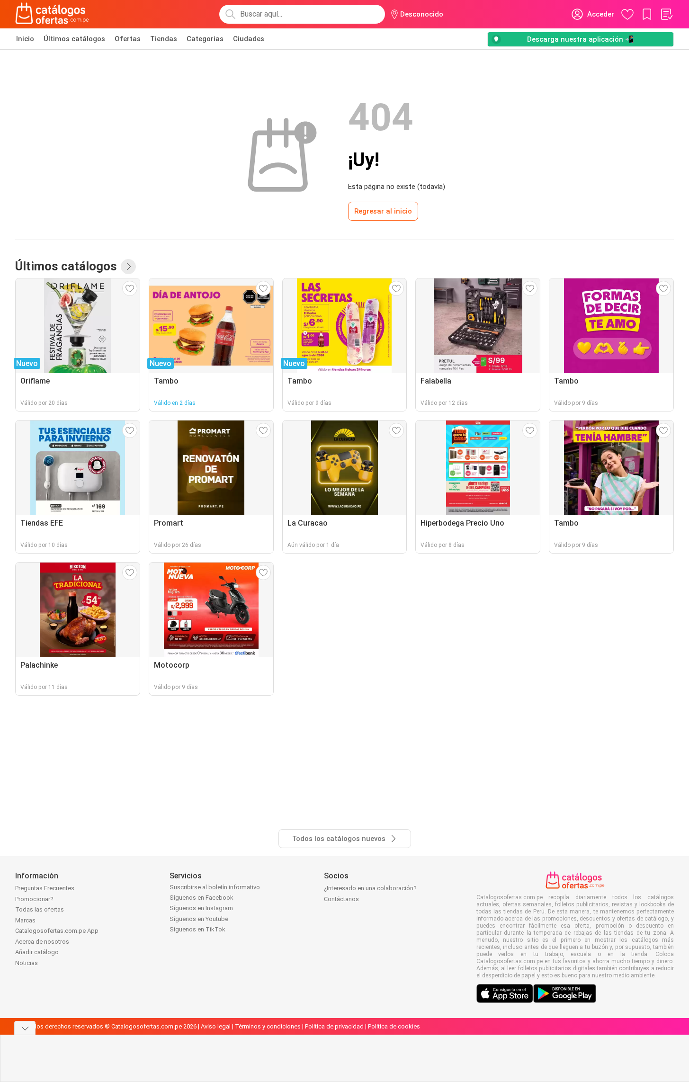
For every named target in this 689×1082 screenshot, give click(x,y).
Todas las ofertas (39, 909)
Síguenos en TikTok (197, 929)
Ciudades (248, 39)
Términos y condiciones (268, 1026)
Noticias (26, 962)
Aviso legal (216, 1026)
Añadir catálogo (37, 952)
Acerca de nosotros (42, 941)
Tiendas (163, 39)
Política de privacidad (334, 1026)
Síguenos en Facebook (201, 897)
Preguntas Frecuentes (44, 888)
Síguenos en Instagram (201, 908)
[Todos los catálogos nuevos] (128, 266)
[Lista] (666, 14)
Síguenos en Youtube (199, 918)
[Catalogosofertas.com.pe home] (52, 14)
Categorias (205, 39)
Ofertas (128, 39)
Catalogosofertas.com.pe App (56, 930)
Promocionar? (34, 899)
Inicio (25, 39)
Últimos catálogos (74, 39)
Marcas (25, 920)
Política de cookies (394, 1026)
